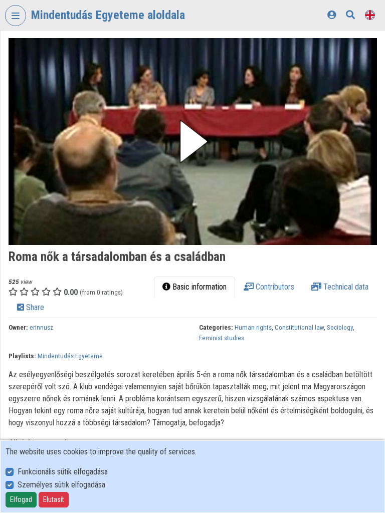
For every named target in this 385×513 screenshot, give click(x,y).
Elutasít (53, 499)
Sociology (340, 327)
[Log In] (331, 15)
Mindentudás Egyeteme (70, 356)
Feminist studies (221, 338)
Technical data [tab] (344, 287)
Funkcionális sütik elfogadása (63, 471)
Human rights (253, 327)
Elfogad (21, 499)
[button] (193, 141)
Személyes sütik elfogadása (61, 484)
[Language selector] (370, 15)
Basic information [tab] (198, 287)
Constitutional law (299, 327)
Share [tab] (34, 307)
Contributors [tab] (274, 287)
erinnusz (41, 327)
